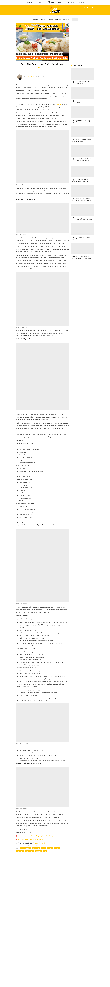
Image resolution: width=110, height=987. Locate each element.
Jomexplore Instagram (39, 842)
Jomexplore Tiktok (35, 845)
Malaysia (36, 848)
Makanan (20, 851)
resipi (57, 848)
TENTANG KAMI (28, 2)
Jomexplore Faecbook (38, 843)
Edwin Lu (59, 104)
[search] (85, 7)
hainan (38, 851)
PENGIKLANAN (70, 2)
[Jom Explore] (55, 10)
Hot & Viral (58, 19)
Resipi (47, 68)
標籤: (18, 848)
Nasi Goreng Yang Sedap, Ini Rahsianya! (30, 839)
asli (45, 851)
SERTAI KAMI (82, 2)
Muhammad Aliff (31, 76)
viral (43, 848)
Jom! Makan (35, 19)
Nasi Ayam (29, 851)
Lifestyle (50, 19)
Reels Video (66, 19)
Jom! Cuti (43, 19)
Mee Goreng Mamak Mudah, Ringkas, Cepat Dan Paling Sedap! (38, 836)
